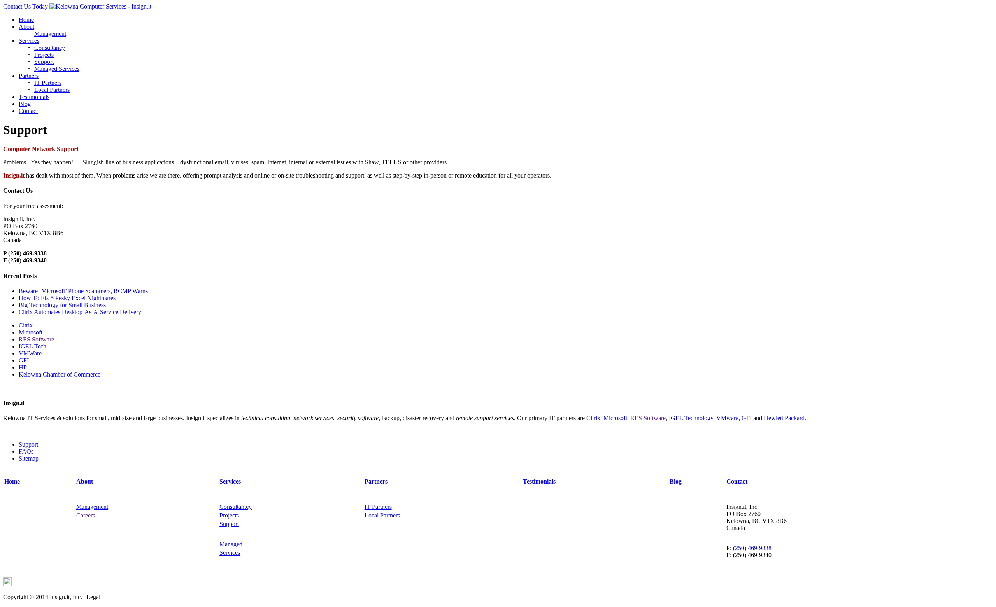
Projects (44, 54)
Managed (230, 544)
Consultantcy (235, 506)
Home (26, 19)
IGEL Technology (691, 418)
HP (23, 367)
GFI (24, 360)
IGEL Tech (32, 346)
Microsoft (30, 332)
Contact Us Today (25, 6)
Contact (28, 110)
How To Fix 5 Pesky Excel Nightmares (67, 298)
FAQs (26, 451)
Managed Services (56, 68)
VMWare (30, 353)
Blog (25, 103)
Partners (29, 75)
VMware (727, 418)
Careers (85, 515)
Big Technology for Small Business (62, 305)
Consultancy (49, 47)
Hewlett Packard (784, 418)
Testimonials (34, 96)
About (26, 26)
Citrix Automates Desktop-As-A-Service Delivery (80, 312)
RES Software (36, 339)
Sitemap (29, 458)
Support (44, 61)
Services (29, 40)
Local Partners (52, 89)
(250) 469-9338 (752, 548)
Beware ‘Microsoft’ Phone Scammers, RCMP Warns (83, 291)
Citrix (26, 325)
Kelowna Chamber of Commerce (59, 374)
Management (50, 33)
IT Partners (47, 82)
